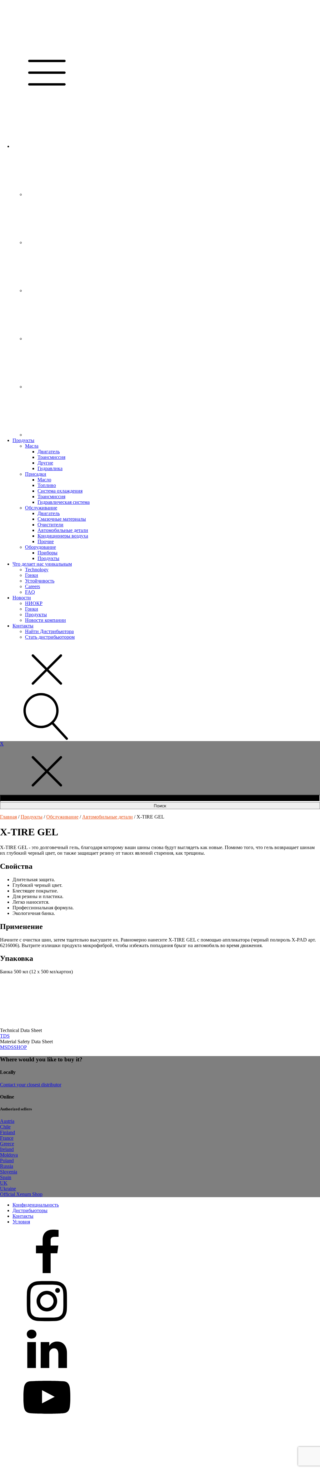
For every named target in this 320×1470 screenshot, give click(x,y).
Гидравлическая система (64, 502)
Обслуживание (41, 507)
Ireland (7, 1149)
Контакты (22, 625)
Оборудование (40, 547)
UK (4, 1183)
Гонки (31, 575)
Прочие (46, 541)
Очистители (50, 524)
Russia (6, 1166)
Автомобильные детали (63, 530)
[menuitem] (59, 146)
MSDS (7, 1047)
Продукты (23, 440)
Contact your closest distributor (30, 1084)
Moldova (9, 1155)
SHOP (20, 1047)
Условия (21, 1221)
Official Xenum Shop (21, 1194)
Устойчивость (39, 580)
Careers (32, 586)
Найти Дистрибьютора (49, 631)
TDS (5, 1036)
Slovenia (8, 1171)
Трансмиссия (51, 457)
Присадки (35, 474)
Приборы (48, 552)
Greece (7, 1143)
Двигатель (49, 451)
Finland (7, 1132)
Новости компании (45, 620)
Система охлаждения (60, 491)
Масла (31, 446)
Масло (44, 479)
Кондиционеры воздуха (63, 535)
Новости (21, 597)
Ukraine (8, 1188)
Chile (5, 1126)
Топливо (47, 485)
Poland (7, 1160)
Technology (36, 569)
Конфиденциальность (35, 1204)
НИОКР (33, 603)
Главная (8, 816)
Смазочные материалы (62, 519)
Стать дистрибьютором (50, 637)
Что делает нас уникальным (42, 564)
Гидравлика (50, 468)
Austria (7, 1121)
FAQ (30, 592)
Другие (45, 462)
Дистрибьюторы (30, 1210)
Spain (5, 1177)
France (6, 1138)
